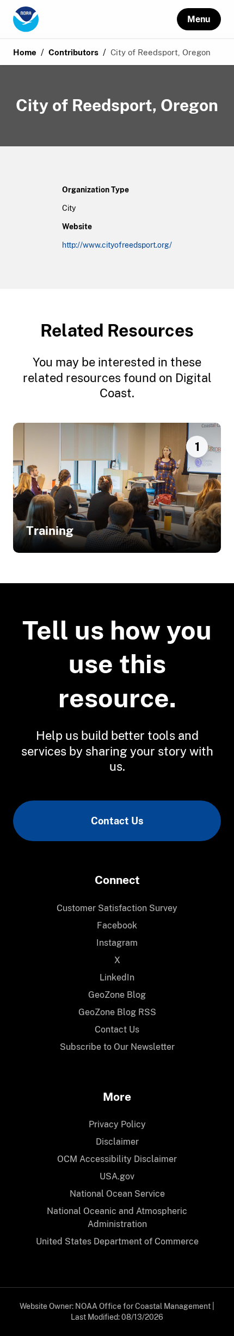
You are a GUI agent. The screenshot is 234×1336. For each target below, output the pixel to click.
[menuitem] (117, 908)
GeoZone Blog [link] (117, 995)
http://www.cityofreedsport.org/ (117, 245)
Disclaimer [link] (117, 1142)
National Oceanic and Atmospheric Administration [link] (117, 1217)
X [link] (117, 960)
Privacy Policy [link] (117, 1124)
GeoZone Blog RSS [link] (117, 1012)
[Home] (95, 20)
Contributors (73, 52)
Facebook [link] (117, 925)
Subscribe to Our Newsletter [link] (117, 1047)
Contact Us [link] (117, 821)
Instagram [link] (117, 943)
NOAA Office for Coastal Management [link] (143, 1306)
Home (24, 52)
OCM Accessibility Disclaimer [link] (117, 1159)
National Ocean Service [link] (117, 1194)
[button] (199, 19)
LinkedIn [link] (117, 977)
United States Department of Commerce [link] (117, 1241)
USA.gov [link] (117, 1176)
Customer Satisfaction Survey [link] (117, 908)
